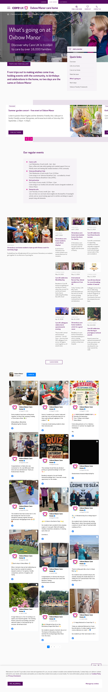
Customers (63, 2)
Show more (54, 362)
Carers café (32, 162)
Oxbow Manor (44, 14)
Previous (27, 139)
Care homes (53, 2)
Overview (73, 62)
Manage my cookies (92, 684)
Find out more (15, 132)
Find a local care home (17, 14)
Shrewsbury (36, 14)
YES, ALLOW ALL (15, 684)
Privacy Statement (14, 676)
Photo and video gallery (19, 64)
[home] (8, 14)
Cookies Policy (96, 674)
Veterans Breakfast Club (37, 171)
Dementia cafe (33, 189)
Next (31, 139)
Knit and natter (34, 180)
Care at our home (75, 70)
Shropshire (28, 14)
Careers (43, 2)
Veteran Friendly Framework (78, 87)
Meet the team (74, 74)
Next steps (73, 83)
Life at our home (75, 66)
